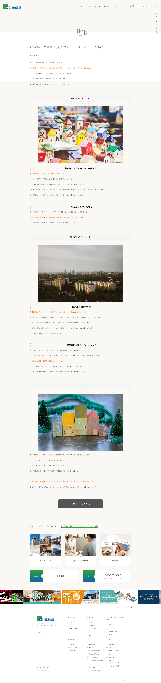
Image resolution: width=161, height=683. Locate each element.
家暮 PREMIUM (113, 631)
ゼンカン (111, 654)
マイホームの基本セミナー (116, 650)
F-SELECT (92, 644)
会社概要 (72, 644)
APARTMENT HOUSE (95, 670)
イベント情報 (92, 628)
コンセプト (81, 6)
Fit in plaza (111, 624)
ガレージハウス (113, 657)
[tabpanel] (80, 597)
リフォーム (128, 6)
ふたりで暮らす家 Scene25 (96, 660)
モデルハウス (117, 6)
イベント (97, 6)
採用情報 (72, 650)
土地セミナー (112, 647)
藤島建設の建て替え (114, 644)
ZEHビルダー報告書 (114, 666)
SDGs (71, 654)
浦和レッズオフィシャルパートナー (115, 661)
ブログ (91, 632)
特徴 (90, 6)
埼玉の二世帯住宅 (94, 654)
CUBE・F (111, 628)
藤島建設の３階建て (94, 650)
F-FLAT (91, 647)
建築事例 (106, 6)
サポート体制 (73, 628)
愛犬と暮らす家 (93, 657)
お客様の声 (92, 625)
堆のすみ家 (111, 634)
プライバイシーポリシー (44, 667)
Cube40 (91, 664)
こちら (91, 487)
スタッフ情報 (73, 647)
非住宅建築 (92, 667)
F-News (91, 635)
